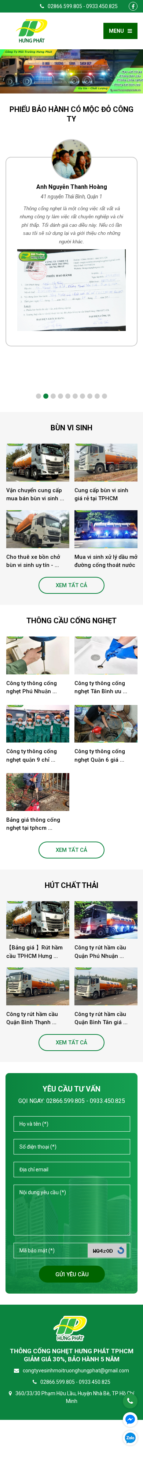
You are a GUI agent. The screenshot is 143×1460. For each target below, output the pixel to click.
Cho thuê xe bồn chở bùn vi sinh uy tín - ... (33, 561)
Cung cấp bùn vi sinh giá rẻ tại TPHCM (101, 494)
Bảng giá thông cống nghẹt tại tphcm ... (33, 824)
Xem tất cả (71, 585)
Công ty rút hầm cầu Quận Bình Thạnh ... (32, 1018)
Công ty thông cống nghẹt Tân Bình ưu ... (100, 687)
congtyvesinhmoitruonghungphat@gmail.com (76, 1370)
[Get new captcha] (121, 1250)
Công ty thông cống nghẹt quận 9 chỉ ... (31, 755)
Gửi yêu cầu (72, 1274)
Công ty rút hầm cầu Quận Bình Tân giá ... (101, 1018)
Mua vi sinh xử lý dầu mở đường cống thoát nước (106, 561)
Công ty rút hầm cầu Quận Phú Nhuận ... (100, 951)
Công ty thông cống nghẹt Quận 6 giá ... (99, 755)
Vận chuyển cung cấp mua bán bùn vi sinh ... (35, 494)
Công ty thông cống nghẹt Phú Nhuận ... (31, 687)
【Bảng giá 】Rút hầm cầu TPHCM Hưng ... (34, 951)
